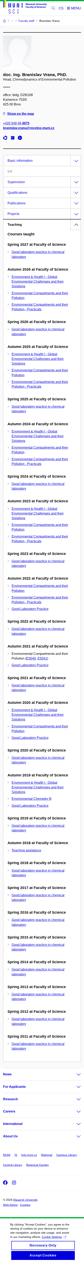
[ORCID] (21, 138)
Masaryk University (25, 1199)
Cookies (25, 1205)
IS (15, 1155)
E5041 (42, 658)
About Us (10, 1136)
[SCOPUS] (13, 138)
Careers (9, 1111)
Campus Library (66, 1155)
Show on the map (20, 113)
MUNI (6, 1155)
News (7, 1074)
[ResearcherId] (6, 138)
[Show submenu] (75, 1074)
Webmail (46, 1155)
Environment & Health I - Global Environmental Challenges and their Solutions (38, 281)
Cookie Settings (52, 1237)
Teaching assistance (26, 850)
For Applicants (14, 1086)
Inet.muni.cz (29, 1155)
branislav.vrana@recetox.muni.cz (28, 128)
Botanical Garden (37, 1165)
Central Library (12, 1165)
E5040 (31, 658)
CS (61, 8)
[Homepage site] (25, 7)
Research (10, 1099)
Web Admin (10, 1205)
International (12, 1124)
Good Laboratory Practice (30, 609)
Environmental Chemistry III (31, 798)
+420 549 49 (16, 123)
